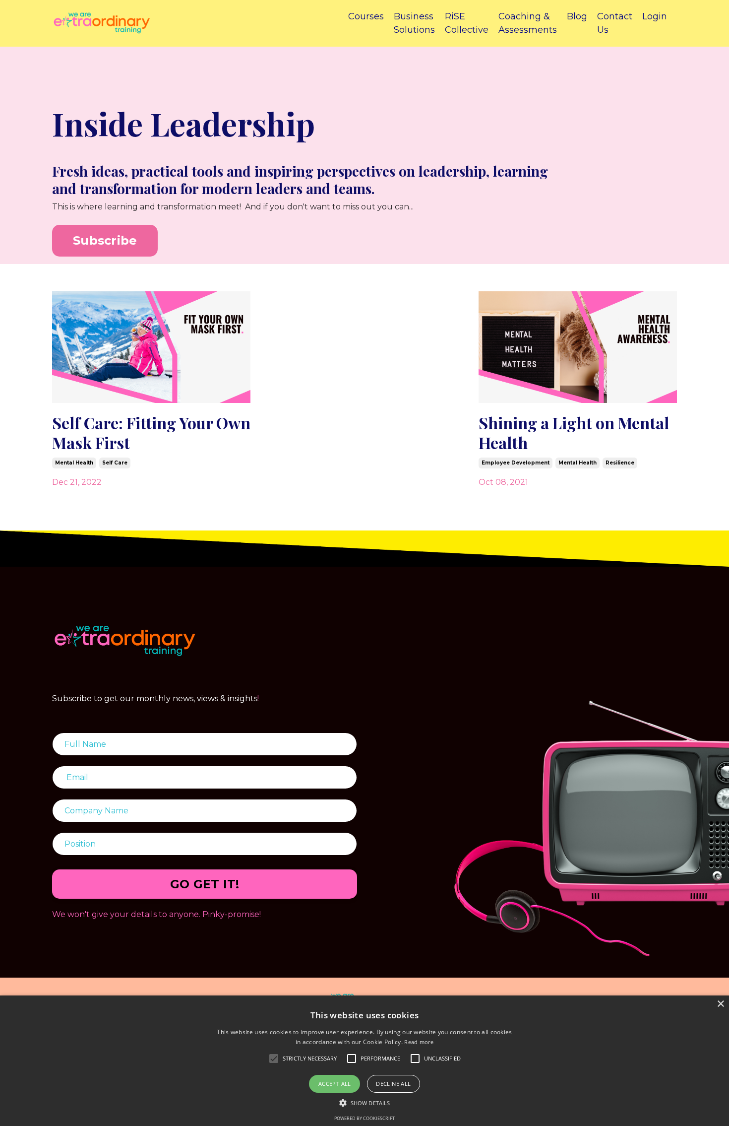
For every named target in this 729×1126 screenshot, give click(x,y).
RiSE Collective (466, 23)
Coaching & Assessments (527, 23)
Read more (418, 1042)
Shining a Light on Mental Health (574, 433)
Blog (577, 16)
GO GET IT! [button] (205, 884)
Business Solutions (414, 23)
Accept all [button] (334, 1083)
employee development (515, 463)
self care (114, 463)
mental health (74, 463)
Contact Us (614, 23)
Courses (366, 16)
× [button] (720, 1004)
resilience (620, 463)
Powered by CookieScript (364, 1118)
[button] (364, 1103)
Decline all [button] (393, 1083)
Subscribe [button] (105, 240)
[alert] (364, 1060)
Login (654, 16)
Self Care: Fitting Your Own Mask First (151, 433)
